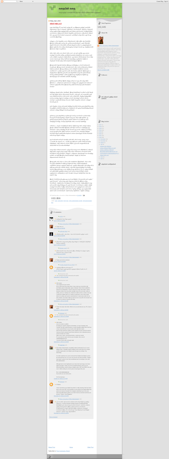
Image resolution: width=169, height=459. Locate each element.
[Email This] (52, 198)
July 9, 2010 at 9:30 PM (59, 220)
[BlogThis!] (54, 198)
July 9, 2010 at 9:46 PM (59, 228)
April (101, 158)
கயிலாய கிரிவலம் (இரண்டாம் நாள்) (108, 148)
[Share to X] (56, 198)
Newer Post (52, 447)
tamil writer (60, 200)
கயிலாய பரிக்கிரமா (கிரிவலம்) (107, 149)
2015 (100, 128)
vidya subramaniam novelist (75, 200)
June (101, 157)
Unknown (62, 313)
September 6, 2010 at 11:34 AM (61, 316)
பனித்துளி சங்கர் (63, 231)
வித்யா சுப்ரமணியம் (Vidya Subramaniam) (69, 223)
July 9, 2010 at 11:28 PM (59, 254)
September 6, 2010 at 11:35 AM (61, 341)
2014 (100, 130)
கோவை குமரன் (63, 248)
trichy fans (65, 200)
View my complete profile (103, 69)
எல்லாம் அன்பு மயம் (56, 24)
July (101, 144)
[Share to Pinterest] (60, 198)
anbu (56, 200)
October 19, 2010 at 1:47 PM (60, 378)
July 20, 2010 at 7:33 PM (60, 270)
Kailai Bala (62, 345)
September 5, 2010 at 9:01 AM (61, 277)
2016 (100, 126)
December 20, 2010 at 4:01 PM (61, 395)
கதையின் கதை (67, 8)
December (103, 139)
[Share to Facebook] (58, 198)
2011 (100, 135)
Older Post (90, 447)
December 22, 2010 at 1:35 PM (61, 413)
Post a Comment (53, 417)
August (102, 142)
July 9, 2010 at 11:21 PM (59, 245)
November (103, 140)
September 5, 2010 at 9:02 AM (61, 300)
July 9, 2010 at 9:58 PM (59, 235)
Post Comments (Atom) (63, 451)
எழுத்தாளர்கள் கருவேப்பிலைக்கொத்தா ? (109, 153)
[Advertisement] (63, 432)
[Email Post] (83, 195)
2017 (100, 124)
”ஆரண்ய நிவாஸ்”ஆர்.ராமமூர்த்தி (67, 264)
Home (71, 447)
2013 (100, 132)
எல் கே (61, 216)
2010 (100, 137)
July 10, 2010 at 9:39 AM (60, 261)
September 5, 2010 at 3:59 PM (61, 310)
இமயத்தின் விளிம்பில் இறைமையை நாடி (109, 151)
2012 (100, 133)
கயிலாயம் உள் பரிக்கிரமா (105, 146)
